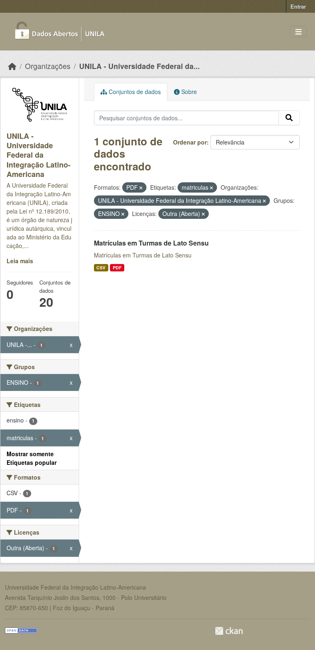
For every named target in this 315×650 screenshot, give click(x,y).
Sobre (188, 91)
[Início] (12, 66)
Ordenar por (190, 142)
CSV (100, 267)
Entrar (298, 6)
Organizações (48, 66)
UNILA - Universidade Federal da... (139, 66)
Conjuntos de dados (134, 91)
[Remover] (140, 187)
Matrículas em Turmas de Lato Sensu (151, 243)
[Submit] (289, 117)
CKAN (229, 631)
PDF (117, 267)
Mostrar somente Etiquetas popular (32, 458)
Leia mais (20, 261)
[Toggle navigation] (298, 32)
